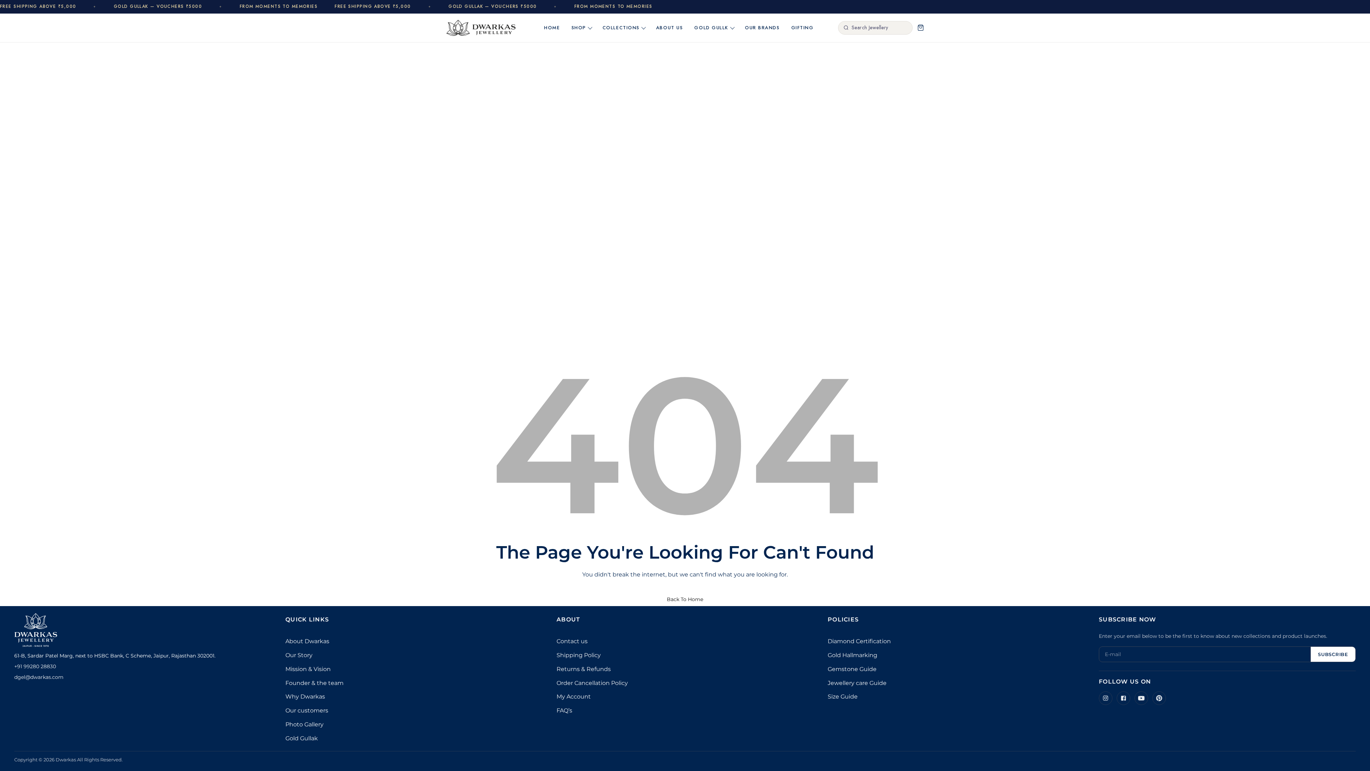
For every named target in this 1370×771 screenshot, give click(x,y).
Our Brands (762, 27)
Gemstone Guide (852, 669)
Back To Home (685, 599)
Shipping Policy (579, 655)
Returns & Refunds (584, 669)
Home (552, 27)
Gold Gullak (301, 738)
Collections (621, 27)
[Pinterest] (1159, 698)
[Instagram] (1105, 698)
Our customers (306, 710)
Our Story (299, 655)
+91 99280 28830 (35, 666)
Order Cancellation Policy (592, 683)
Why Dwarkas (305, 696)
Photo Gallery (304, 724)
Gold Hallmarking (852, 655)
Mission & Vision (308, 669)
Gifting (802, 27)
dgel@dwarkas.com (39, 677)
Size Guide (843, 696)
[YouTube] (1141, 698)
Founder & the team (314, 683)
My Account (574, 696)
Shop (579, 27)
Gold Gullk (711, 27)
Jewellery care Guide (857, 683)
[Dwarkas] (481, 28)
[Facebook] (1123, 698)
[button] (920, 28)
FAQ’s (564, 710)
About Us (669, 27)
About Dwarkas (307, 641)
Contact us (572, 641)
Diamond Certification (859, 641)
